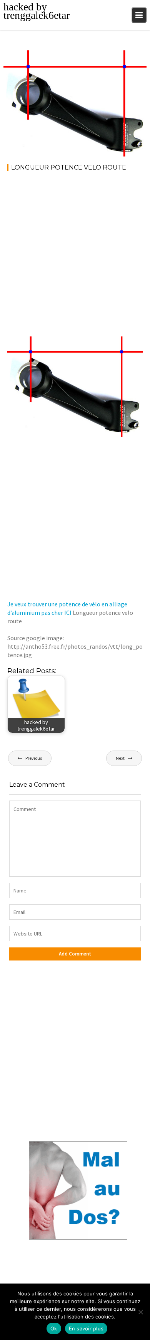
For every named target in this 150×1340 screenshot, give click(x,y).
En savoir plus (86, 1328)
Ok (53, 1328)
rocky (64, 57)
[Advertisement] (75, 256)
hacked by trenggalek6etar (36, 11)
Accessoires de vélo (115, 57)
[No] (140, 1312)
